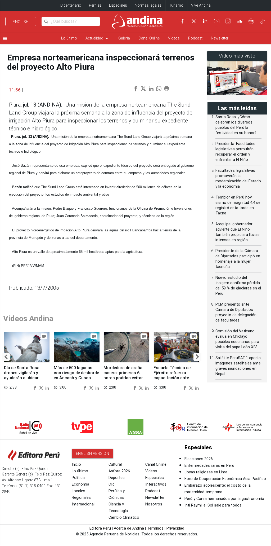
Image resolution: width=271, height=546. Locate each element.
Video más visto (237, 56)
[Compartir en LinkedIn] (47, 387)
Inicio (76, 464)
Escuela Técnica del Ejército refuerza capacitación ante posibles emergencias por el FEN (174, 378)
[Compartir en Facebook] (36, 387)
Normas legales (148, 5)
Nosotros (153, 504)
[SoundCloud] (239, 21)
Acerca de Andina (129, 528)
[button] (6, 357)
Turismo (176, 5)
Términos (155, 528)
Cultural (115, 464)
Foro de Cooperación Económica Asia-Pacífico (225, 479)
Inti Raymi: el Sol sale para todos (213, 505)
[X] (193, 21)
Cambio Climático (124, 517)
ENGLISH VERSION (92, 453)
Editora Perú (100, 528)
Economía (80, 484)
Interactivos (155, 484)
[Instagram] (228, 21)
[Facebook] (182, 21)
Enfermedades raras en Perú (209, 465)
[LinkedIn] (205, 21)
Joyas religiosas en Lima (205, 472)
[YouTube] (216, 21)
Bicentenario (70, 5)
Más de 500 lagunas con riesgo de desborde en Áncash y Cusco (76, 372)
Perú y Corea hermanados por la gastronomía (224, 498)
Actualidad (97, 38)
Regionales (81, 497)
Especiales (118, 5)
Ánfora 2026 (119, 471)
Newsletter (219, 38)
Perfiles (95, 5)
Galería (124, 38)
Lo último (69, 38)
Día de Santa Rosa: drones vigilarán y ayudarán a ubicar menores (22, 375)
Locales (78, 491)
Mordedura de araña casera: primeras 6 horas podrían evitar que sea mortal (123, 375)
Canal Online (149, 38)
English (21, 22)
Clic (112, 484)
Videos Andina (28, 318)
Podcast (195, 38)
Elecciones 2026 (198, 459)
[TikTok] (262, 21)
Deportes (117, 477)
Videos (174, 38)
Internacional (83, 504)
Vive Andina (201, 5)
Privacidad (175, 528)
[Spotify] (251, 21)
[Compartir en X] (42, 387)
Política (78, 477)
